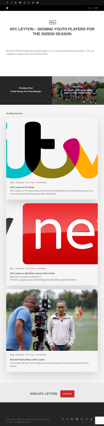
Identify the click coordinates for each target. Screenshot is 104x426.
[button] (93, 8)
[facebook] (11, 2)
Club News (19, 183)
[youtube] (20, 2)
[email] (38, 2)
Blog (53, 22)
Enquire (67, 394)
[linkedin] (16, 2)
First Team (30, 183)
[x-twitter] (7, 2)
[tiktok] (33, 2)
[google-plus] (24, 2)
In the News (41, 183)
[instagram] (29, 2)
